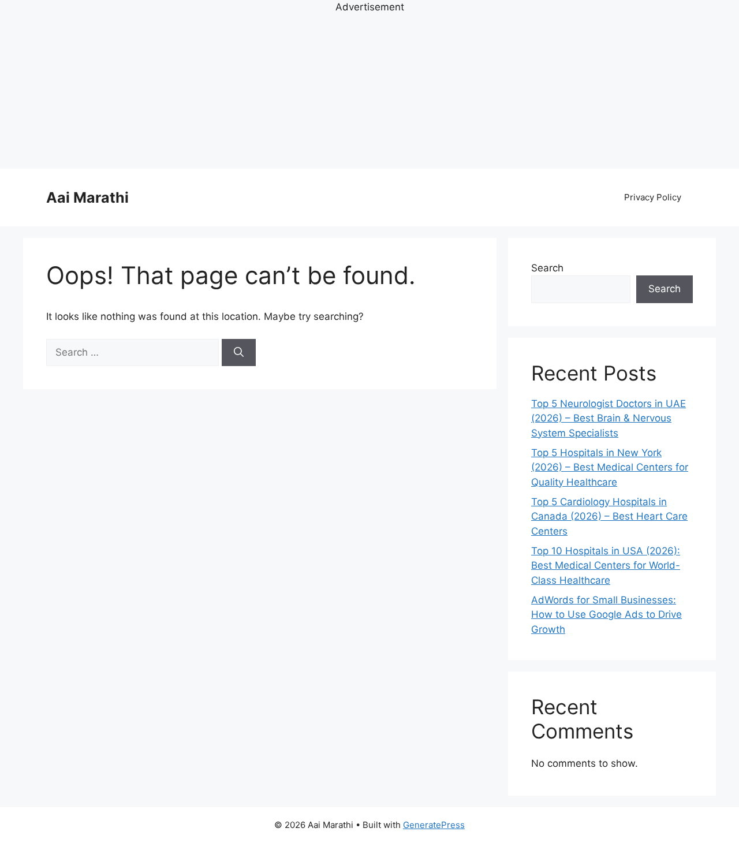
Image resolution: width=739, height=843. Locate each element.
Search (547, 268)
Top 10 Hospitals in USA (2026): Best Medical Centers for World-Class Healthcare (605, 565)
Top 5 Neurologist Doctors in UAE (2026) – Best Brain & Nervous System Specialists (608, 418)
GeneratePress (434, 824)
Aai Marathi (87, 197)
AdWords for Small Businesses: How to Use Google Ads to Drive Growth (606, 614)
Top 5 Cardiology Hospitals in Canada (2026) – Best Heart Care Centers (609, 516)
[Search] (239, 353)
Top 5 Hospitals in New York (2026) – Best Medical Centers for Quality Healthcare (609, 467)
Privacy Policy (652, 197)
